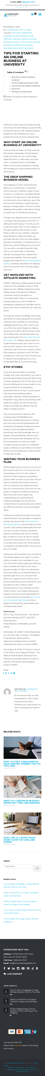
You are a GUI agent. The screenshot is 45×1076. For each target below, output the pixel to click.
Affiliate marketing (22, 33)
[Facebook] (3, 673)
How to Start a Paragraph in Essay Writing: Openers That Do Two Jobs (22, 764)
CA (20, 7)
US (17, 7)
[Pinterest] (11, 673)
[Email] (14, 673)
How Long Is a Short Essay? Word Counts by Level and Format (20, 840)
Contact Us (32, 1067)
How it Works (19, 1067)
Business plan (11, 36)
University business (23, 48)
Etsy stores (26, 42)
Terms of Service (12, 1069)
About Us (11, 1067)
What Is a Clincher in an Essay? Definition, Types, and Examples (22, 802)
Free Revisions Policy (22, 1071)
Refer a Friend (23, 1069)
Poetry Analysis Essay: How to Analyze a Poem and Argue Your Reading (23, 1011)
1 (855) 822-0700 (28, 2)
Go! (37, 868)
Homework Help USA (16, 1063)
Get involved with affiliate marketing (25, 86)
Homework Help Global (18, 30)
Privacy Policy (33, 1069)
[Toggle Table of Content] (26, 72)
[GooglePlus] (8, 673)
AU (23, 7)
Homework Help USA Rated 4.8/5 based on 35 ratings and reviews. (21, 1045)
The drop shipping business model (25, 83)
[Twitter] (6, 673)
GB (26, 7)
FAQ (26, 1067)
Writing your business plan (22, 92)
